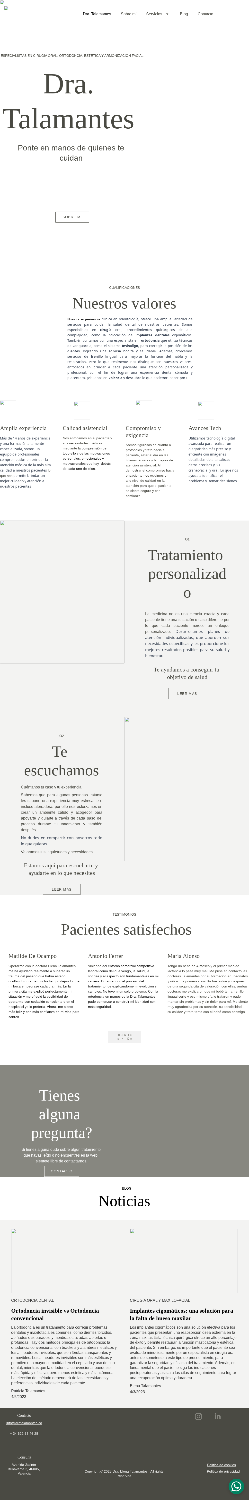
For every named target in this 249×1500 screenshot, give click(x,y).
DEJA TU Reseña (124, 1037)
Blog (184, 14)
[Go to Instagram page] (201, 1416)
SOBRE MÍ (72, 217)
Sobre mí (128, 14)
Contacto (205, 14)
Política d (214, 1471)
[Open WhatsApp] (236, 1486)
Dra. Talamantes (97, 14)
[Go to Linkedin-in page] (217, 1416)
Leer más (187, 694)
